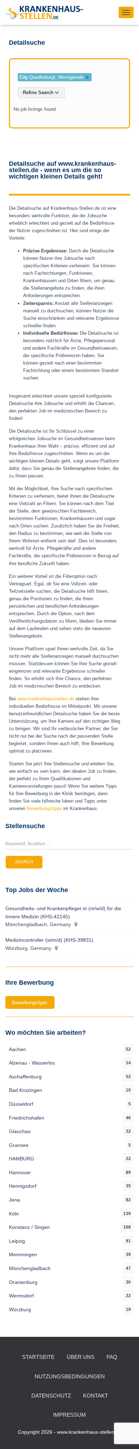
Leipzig (17, 1241)
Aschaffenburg (25, 1076)
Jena (14, 1200)
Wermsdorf (21, 1295)
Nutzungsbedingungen (70, 1376)
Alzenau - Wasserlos (32, 1063)
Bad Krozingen (25, 1090)
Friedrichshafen (26, 1118)
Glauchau (20, 1131)
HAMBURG (21, 1158)
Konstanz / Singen (29, 1227)
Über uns (80, 1357)
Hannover (20, 1172)
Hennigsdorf (22, 1186)
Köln (14, 1213)
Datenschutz (51, 1396)
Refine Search (38, 92)
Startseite (38, 1357)
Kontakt (95, 1396)
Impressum (69, 1415)
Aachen (17, 1049)
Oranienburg (23, 1282)
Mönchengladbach (30, 1268)
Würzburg (20, 1309)
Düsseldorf (21, 1104)
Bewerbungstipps (45, 808)
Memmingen (23, 1254)
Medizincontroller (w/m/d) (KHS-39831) (49, 940)
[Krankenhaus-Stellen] (46, 12)
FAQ (112, 1357)
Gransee (19, 1145)
